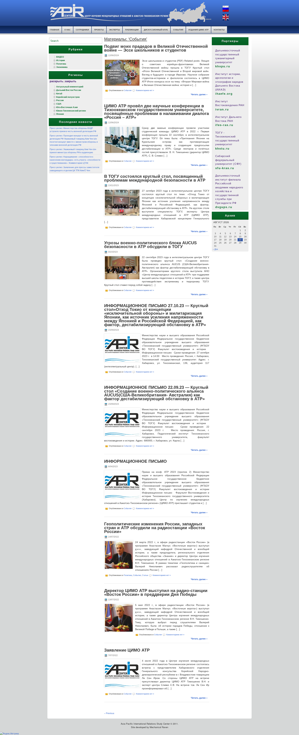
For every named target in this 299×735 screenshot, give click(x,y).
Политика (61, 63)
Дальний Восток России (68, 90)
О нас (67, 29)
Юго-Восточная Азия (67, 107)
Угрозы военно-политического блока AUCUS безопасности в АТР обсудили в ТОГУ (150, 244)
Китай (59, 93)
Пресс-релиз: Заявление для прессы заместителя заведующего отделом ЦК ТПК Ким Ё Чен (74, 169)
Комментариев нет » (145, 90)
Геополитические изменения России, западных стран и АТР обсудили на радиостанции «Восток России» (154, 528)
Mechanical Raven (159, 727)
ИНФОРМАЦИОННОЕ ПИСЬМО (135, 461)
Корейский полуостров (68, 96)
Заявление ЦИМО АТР (127, 650)
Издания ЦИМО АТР (198, 29)
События (178, 29)
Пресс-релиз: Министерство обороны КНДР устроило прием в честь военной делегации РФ (73, 130)
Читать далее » (199, 94)
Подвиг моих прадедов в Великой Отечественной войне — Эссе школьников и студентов (156, 48)
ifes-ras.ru (224, 125)
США (58, 103)
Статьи (145, 575)
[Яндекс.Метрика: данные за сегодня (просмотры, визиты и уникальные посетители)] (9, 733)
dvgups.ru (223, 207)
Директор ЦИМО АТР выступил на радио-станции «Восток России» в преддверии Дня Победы (155, 592)
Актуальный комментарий (69, 86)
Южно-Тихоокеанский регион (71, 110)
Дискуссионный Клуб (156, 29)
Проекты (99, 29)
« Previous (109, 713)
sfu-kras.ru (224, 168)
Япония (60, 113)
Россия (60, 100)
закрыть (70, 81)
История (60, 60)
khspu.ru (222, 66)
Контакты (219, 29)
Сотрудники (82, 29)
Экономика (61, 67)
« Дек (215, 249)
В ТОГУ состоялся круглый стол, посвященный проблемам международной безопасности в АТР (154, 178)
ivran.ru (222, 109)
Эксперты (114, 29)
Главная (54, 29)
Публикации (132, 29)
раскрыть (56, 81)
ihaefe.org (224, 93)
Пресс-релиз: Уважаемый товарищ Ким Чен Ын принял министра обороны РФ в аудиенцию (73, 151)
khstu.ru (222, 148)
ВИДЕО (60, 56)
